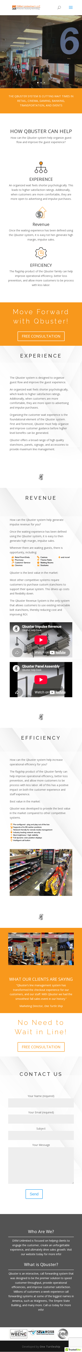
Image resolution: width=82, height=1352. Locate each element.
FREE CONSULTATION (41, 336)
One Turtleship (50, 1346)
